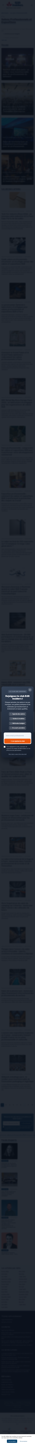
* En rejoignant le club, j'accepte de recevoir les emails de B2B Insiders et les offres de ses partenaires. (18, 748)
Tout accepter (12, 1441)
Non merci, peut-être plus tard (18, 754)
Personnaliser (23, 1441)
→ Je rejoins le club (17, 741)
